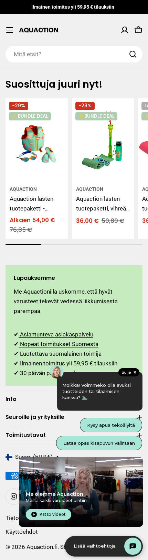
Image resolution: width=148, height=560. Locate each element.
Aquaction (23, 189)
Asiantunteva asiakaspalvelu (56, 334)
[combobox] (74, 54)
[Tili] (124, 30)
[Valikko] (10, 30)
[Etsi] (133, 54)
